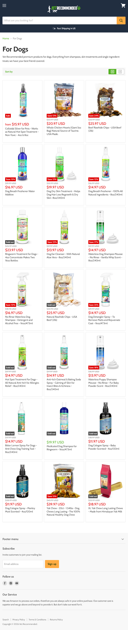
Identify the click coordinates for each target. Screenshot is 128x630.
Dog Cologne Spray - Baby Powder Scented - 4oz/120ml (103, 447)
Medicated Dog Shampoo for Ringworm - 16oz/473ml (62, 448)
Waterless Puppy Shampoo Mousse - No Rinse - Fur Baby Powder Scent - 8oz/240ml (103, 382)
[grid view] (112, 71)
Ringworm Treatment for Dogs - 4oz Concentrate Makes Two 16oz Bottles (21, 257)
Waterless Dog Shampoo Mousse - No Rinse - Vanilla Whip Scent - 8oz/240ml (105, 257)
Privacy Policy (18, 619)
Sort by (9, 71)
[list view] (120, 71)
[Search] (121, 20)
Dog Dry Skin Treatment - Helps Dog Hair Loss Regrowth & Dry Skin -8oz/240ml (63, 194)
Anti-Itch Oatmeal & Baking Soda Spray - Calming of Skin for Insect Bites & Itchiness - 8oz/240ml (64, 384)
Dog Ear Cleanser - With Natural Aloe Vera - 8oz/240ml (63, 256)
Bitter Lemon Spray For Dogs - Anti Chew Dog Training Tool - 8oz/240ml (21, 448)
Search (5, 619)
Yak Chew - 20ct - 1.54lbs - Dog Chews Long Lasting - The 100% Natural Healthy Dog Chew (63, 511)
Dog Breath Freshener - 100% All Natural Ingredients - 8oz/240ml (105, 193)
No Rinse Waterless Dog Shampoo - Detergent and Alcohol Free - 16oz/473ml (19, 320)
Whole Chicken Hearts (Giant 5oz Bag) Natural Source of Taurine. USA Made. (64, 131)
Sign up (52, 564)
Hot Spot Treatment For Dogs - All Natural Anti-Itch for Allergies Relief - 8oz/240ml (22, 382)
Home (5, 38)
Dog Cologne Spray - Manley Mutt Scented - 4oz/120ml (20, 510)
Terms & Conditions (37, 619)
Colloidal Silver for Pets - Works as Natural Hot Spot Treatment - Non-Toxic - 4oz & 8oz (22, 132)
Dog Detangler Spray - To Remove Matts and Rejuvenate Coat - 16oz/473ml (104, 320)
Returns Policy (56, 619)
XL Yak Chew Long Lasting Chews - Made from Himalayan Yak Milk (105, 510)
